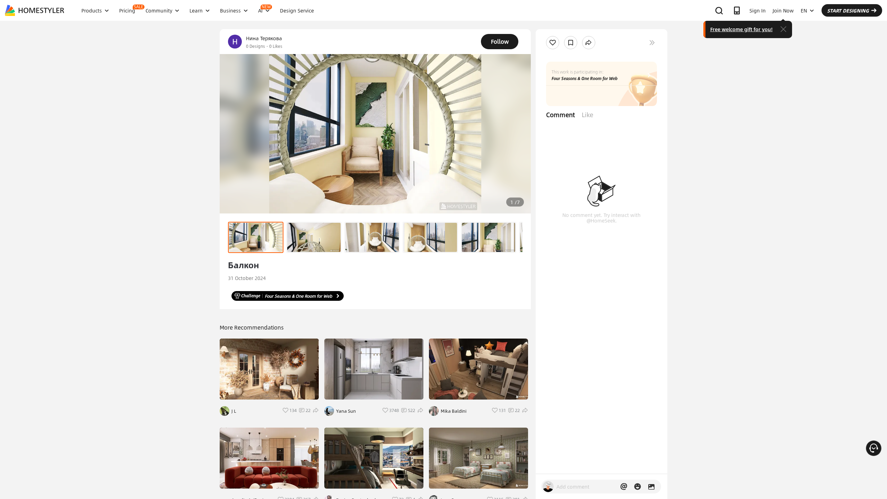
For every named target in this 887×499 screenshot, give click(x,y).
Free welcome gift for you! (741, 29)
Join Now (783, 10)
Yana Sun (346, 411)
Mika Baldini (453, 411)
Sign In (757, 10)
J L (233, 411)
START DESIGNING (848, 10)
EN (804, 10)
